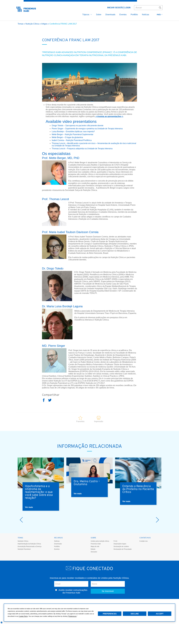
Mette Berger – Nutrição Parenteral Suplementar (73, 134)
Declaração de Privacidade (123, 549)
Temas (20, 24)
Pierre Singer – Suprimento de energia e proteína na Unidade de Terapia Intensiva (87, 129)
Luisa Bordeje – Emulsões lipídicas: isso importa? (73, 131)
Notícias (57, 541)
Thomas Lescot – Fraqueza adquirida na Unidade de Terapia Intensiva (82, 149)
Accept (159, 614)
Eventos (57, 549)
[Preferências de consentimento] (2, 622)
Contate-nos (143, 541)
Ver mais (29, 507)
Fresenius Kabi (96, 544)
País (159, 15)
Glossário (94, 552)
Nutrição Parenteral (24, 549)
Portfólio (57, 546)
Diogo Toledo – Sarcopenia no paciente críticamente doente (77, 126)
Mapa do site (95, 546)
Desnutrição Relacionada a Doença (29, 546)
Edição (93, 549)
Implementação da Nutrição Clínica (29, 544)
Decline (135, 614)
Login (127, 8)
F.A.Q (115, 541)
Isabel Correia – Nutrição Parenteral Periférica (72, 140)
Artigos (44, 24)
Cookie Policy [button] (23, 616)
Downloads (58, 544)
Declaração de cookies (121, 546)
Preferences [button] (72, 616)
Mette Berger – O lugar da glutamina (67, 137)
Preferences (110, 614)
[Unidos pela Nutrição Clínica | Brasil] (26, 11)
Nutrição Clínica (32, 24)
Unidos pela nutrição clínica (100, 541)
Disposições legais (120, 544)
